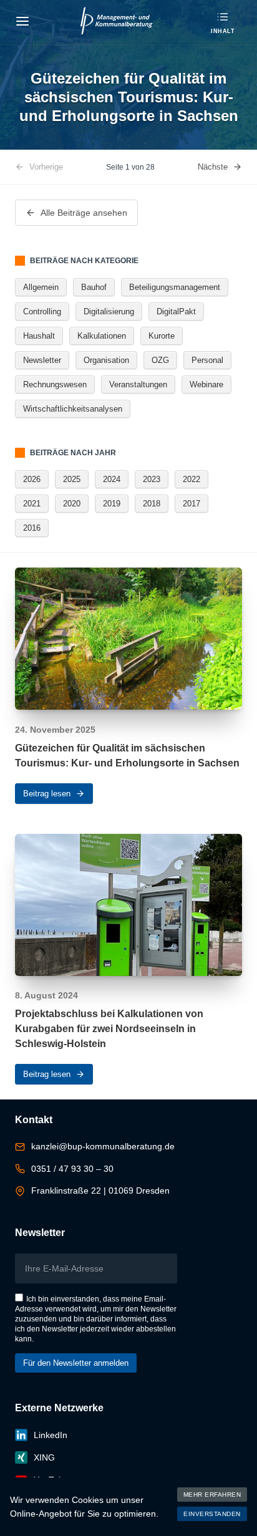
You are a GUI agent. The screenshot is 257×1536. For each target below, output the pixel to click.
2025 (71, 479)
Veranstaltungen (138, 384)
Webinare (206, 384)
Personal (207, 360)
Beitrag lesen (46, 793)
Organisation (106, 360)
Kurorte (161, 336)
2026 (32, 479)
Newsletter (42, 360)
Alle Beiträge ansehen (84, 213)
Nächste (213, 166)
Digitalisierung (109, 311)
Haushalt (39, 336)
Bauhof (94, 287)
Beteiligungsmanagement (174, 287)
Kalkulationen (101, 336)
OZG (160, 360)
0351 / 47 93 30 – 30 (72, 1169)
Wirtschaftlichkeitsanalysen (72, 408)
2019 (111, 503)
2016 (32, 528)
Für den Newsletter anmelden (75, 1363)
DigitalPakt (176, 311)
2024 (111, 479)
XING (44, 1457)
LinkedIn (50, 1435)
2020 (71, 503)
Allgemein (41, 287)
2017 (191, 503)
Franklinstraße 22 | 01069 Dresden (100, 1190)
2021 (32, 503)
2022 (191, 479)
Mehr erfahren (212, 1494)
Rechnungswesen (55, 384)
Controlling (42, 311)
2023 (151, 479)
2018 (151, 503)
